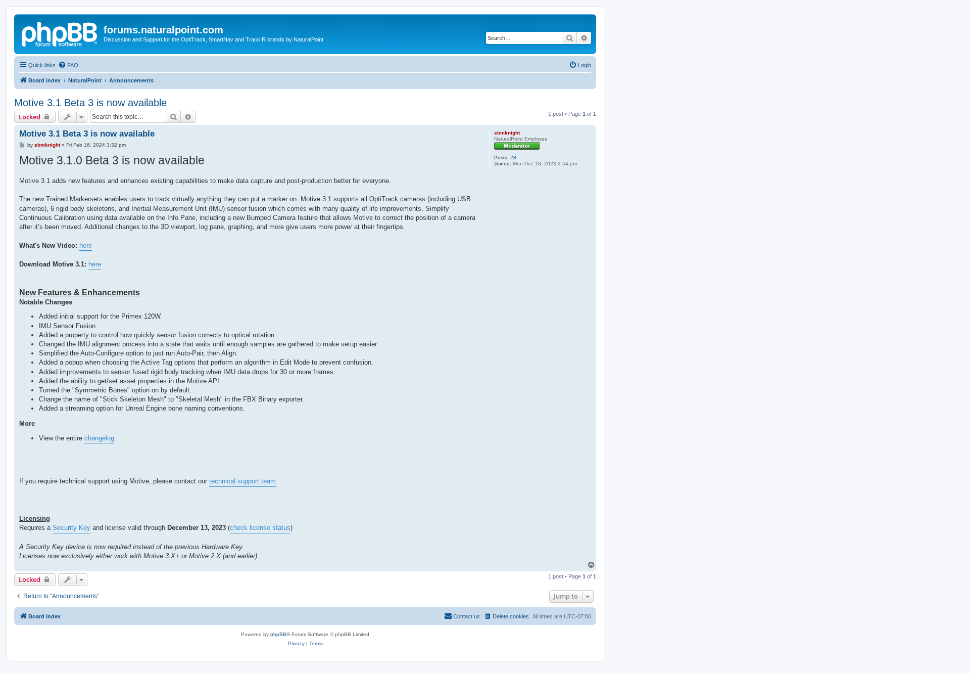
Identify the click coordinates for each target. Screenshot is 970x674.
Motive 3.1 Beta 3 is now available (90, 102)
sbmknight (507, 133)
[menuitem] (68, 65)
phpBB (278, 634)
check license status (260, 527)
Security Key (71, 527)
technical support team (242, 481)
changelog (99, 438)
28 (513, 157)
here (85, 245)
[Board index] (60, 33)
